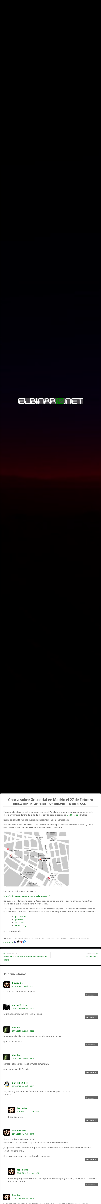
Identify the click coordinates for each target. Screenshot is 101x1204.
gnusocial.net (21, 916)
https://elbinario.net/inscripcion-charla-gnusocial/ (26, 896)
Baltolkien (17, 1082)
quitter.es (19, 919)
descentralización (22, 939)
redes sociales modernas (79, 939)
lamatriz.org (20, 925)
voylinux (16, 1130)
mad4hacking (61, 939)
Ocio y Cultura (79, 804)
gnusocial (36, 939)
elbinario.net (21, 804)
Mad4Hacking (73, 814)
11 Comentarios (59, 804)
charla (10, 939)
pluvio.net (19, 922)
